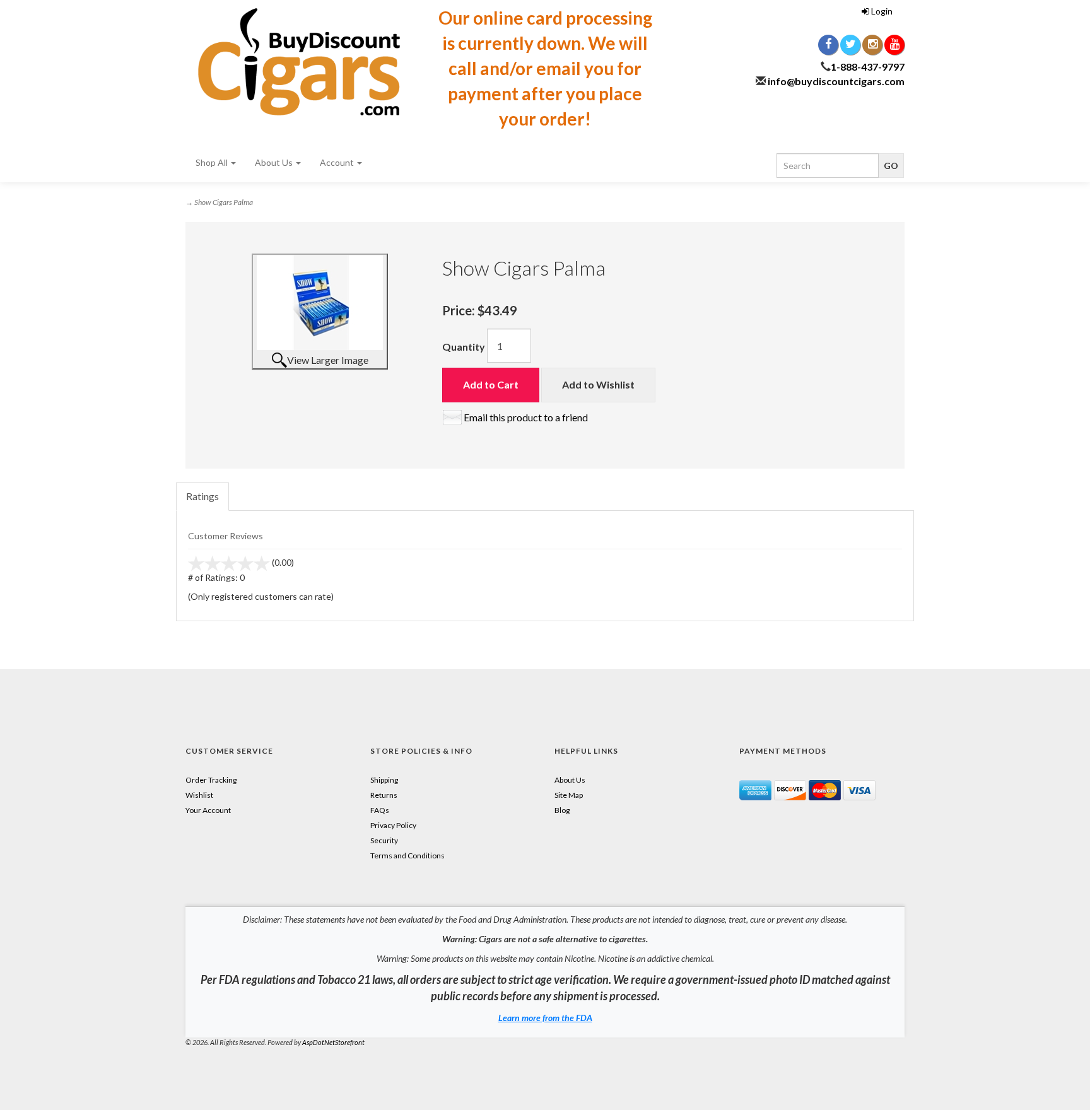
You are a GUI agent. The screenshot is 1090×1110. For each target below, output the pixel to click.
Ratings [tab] (202, 496)
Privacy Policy (393, 825)
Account (338, 162)
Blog (562, 810)
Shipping (384, 780)
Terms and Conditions (407, 855)
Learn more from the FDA (545, 1017)
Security (384, 840)
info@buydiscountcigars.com (836, 81)
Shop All (213, 162)
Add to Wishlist (598, 384)
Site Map (568, 795)
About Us (275, 162)
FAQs (379, 810)
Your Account (208, 810)
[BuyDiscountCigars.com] (299, 62)
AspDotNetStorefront (333, 1042)
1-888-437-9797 (868, 67)
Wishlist (199, 795)
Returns (383, 795)
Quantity (463, 347)
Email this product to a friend (526, 417)
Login (881, 11)
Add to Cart (491, 384)
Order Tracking (211, 780)
